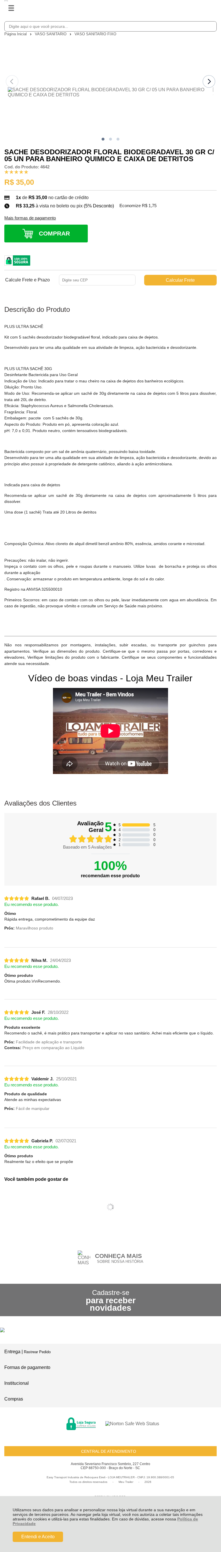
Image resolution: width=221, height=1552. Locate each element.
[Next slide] (209, 81)
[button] (103, 139)
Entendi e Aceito (38, 1536)
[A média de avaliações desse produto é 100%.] (16, 171)
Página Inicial (16, 34)
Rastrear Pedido (37, 1352)
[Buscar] (211, 26)
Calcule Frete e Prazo (27, 280)
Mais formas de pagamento (30, 218)
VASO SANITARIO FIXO (95, 34)
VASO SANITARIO (51, 34)
